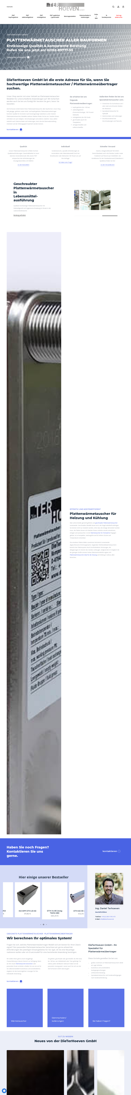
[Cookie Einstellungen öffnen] (4, 1092)
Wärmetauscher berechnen (24, 964)
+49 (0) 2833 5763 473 (108, 916)
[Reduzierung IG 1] (69, 895)
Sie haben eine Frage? (65, 162)
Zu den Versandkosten (108, 165)
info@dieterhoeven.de (107, 919)
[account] (118, 7)
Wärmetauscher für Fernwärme (100, 533)
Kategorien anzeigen (16, 57)
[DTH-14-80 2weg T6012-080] (15, 895)
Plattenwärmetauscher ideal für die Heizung (83, 555)
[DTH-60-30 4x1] (42, 895)
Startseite (10, 7)
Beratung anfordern (20, 215)
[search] (113, 7)
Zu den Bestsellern (23, 165)
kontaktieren (13, 129)
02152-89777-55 (60, 50)
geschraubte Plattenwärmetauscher (106, 523)
